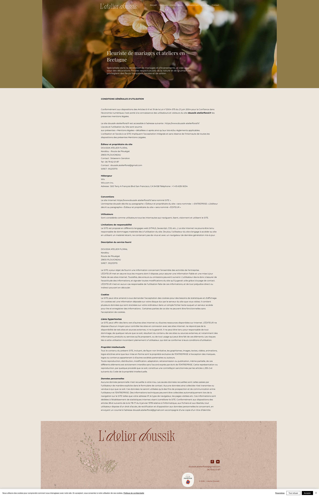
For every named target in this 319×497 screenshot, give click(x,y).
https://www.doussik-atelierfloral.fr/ (182, 123)
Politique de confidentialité (133, 493)
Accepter (307, 493)
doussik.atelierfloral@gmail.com (126, 165)
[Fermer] (316, 493)
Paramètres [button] (279, 493)
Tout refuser (293, 493)
